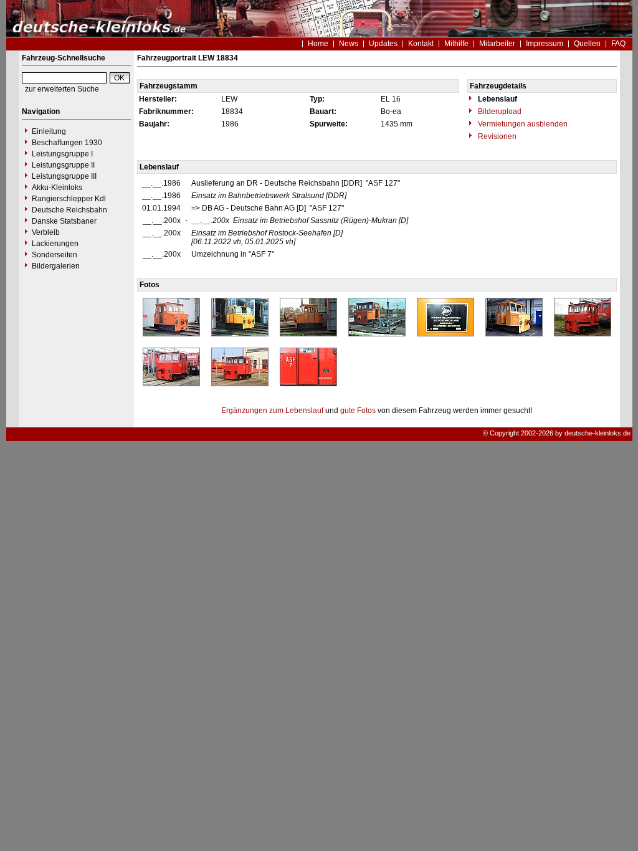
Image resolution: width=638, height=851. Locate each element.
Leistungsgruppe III (64, 176)
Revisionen (496, 136)
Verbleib (46, 232)
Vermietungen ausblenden (522, 124)
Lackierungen (55, 243)
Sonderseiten (54, 254)
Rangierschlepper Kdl (69, 198)
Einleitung (49, 131)
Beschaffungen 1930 (67, 142)
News (348, 43)
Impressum (544, 43)
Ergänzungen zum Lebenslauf (272, 410)
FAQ (618, 43)
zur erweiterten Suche (62, 89)
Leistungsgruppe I (62, 154)
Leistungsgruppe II (63, 165)
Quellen (587, 43)
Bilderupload (498, 111)
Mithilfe (456, 43)
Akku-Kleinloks (57, 187)
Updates (383, 43)
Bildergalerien (56, 266)
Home (318, 43)
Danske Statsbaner (64, 221)
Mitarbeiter (497, 43)
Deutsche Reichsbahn (69, 210)
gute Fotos (358, 410)
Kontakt (421, 43)
